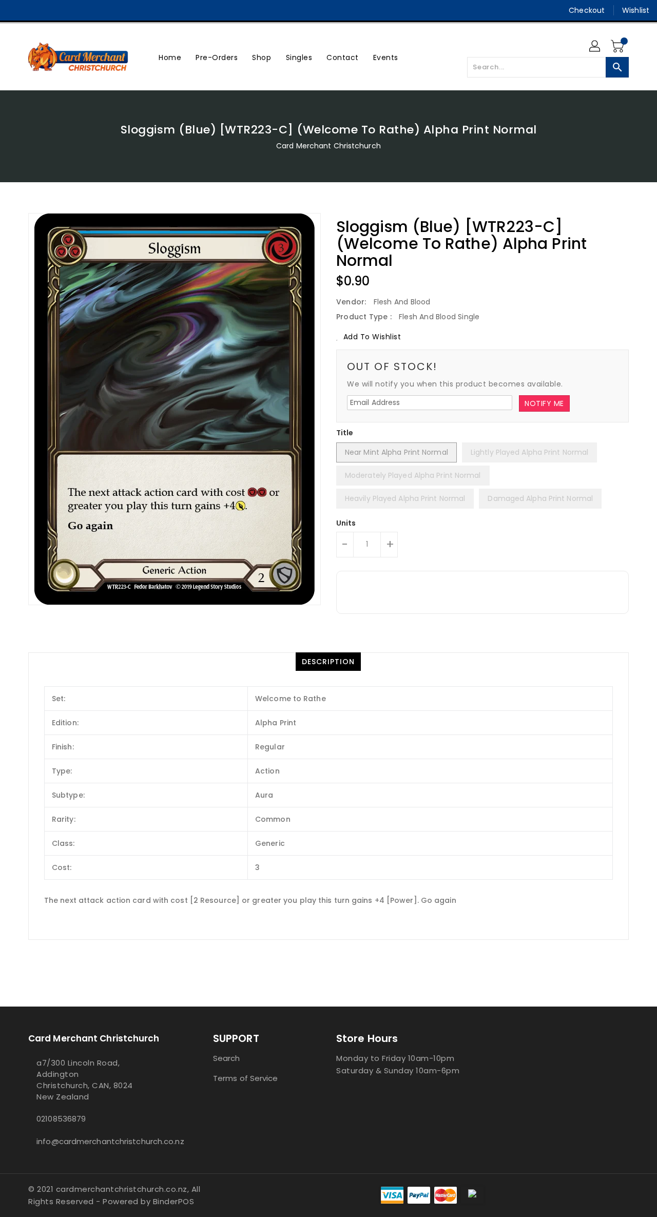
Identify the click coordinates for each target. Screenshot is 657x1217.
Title (345, 433)
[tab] (328, 661)
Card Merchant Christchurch (328, 146)
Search (226, 1058)
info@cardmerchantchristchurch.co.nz (100, 1141)
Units (346, 523)
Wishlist (635, 10)
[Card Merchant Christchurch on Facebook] (16, 10)
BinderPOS (174, 1201)
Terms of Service (245, 1078)
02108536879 (61, 1118)
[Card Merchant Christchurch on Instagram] (36, 10)
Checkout (587, 10)
